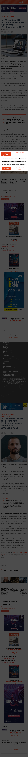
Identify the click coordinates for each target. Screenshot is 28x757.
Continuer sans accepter (20, 152)
